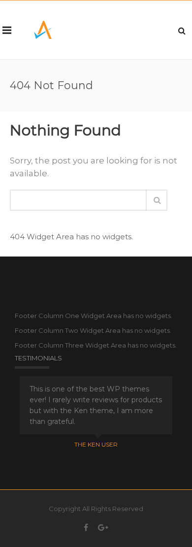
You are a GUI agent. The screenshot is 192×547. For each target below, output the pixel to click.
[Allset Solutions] (43, 30)
